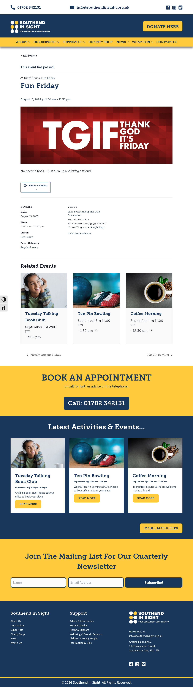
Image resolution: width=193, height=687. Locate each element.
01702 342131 (29, 7)
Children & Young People (83, 638)
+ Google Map (96, 227)
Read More (30, 504)
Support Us (72, 42)
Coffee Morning (146, 313)
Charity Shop (100, 42)
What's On (16, 643)
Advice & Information (82, 621)
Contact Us (166, 42)
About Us (16, 621)
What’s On (141, 42)
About (21, 42)
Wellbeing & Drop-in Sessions (86, 634)
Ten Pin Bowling (94, 313)
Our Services (44, 42)
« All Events (29, 55)
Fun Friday (27, 236)
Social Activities (78, 625)
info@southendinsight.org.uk (103, 7)
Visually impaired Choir (45, 354)
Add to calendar (38, 185)
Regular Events (29, 247)
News (121, 42)
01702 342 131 (137, 632)
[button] (29, 42)
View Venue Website (79, 233)
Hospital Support (79, 630)
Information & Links (81, 643)
